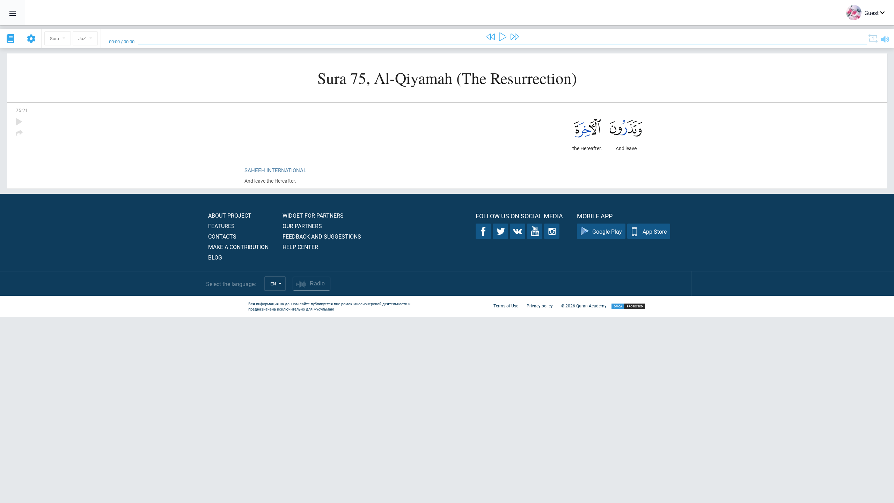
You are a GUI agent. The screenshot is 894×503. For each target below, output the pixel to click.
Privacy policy (540, 305)
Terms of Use (505, 305)
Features (221, 225)
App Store (655, 231)
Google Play (607, 231)
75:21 (22, 110)
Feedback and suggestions (322, 236)
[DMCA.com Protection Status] (628, 306)
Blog (215, 257)
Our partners (302, 225)
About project (229, 215)
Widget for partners (313, 215)
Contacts (222, 236)
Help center (300, 246)
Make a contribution (238, 246)
